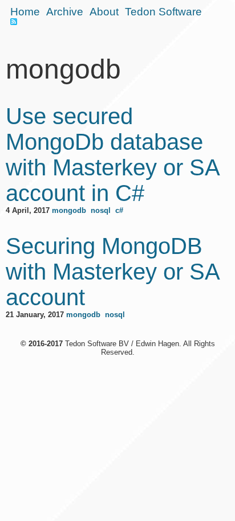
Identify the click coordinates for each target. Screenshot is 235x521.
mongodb (69, 210)
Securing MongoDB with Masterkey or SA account (112, 271)
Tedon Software (163, 12)
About (104, 12)
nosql (101, 210)
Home (25, 12)
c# (119, 210)
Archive (64, 12)
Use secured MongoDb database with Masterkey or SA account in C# (112, 155)
